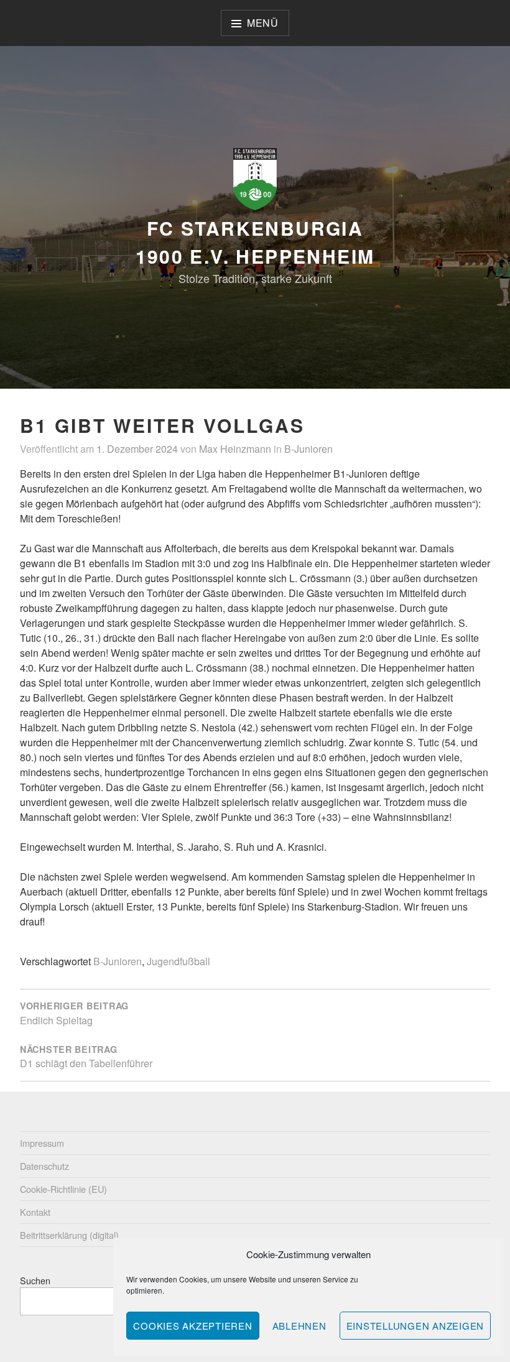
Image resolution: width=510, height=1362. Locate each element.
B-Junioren (308, 449)
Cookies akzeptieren (192, 1325)
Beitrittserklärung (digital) (69, 1234)
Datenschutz (44, 1165)
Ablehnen (299, 1325)
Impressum (42, 1142)
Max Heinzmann (235, 449)
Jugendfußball (178, 961)
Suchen (35, 1280)
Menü (263, 23)
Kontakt (35, 1211)
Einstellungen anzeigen (415, 1325)
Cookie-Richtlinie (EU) (63, 1188)
